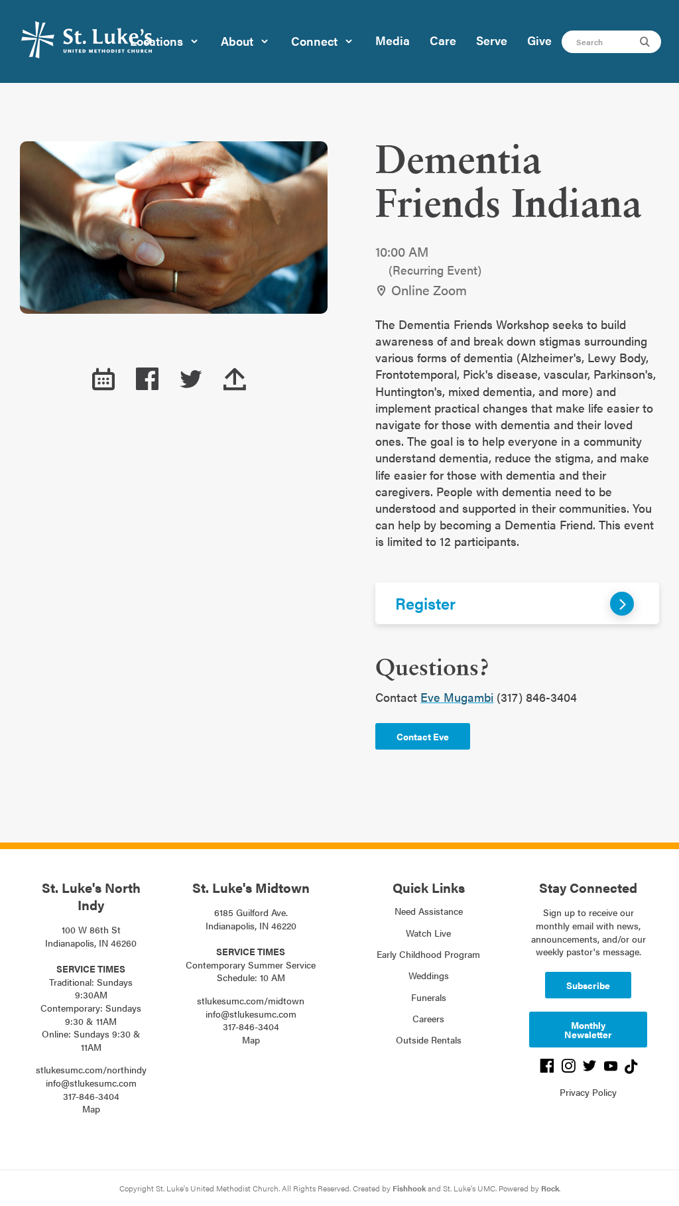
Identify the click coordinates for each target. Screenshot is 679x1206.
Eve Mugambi (456, 697)
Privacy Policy (588, 1092)
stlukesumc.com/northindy (91, 1069)
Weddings (428, 975)
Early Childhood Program (428, 954)
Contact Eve (423, 736)
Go (646, 42)
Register (425, 603)
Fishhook (409, 1188)
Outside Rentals (429, 1039)
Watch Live (428, 932)
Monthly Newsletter (588, 1029)
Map (91, 1108)
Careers (428, 1018)
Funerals (428, 997)
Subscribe (588, 985)
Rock (550, 1188)
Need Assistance (429, 910)
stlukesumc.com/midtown (250, 1000)
